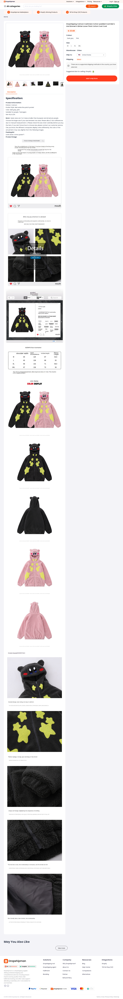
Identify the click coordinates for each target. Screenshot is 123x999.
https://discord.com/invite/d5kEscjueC (8, 986)
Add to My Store (92, 78)
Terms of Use (100, 997)
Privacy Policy (109, 997)
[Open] (103, 55)
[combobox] (88, 55)
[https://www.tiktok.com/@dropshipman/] (5, 986)
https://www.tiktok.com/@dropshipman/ (5, 986)
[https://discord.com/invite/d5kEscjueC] (8, 986)
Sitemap (116, 997)
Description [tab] (11, 92)
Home (6, 17)
